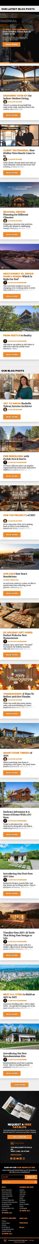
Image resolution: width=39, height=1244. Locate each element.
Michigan (22, 1200)
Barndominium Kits (8, 1208)
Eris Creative (11, 580)
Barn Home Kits (7, 1190)
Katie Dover (16, 102)
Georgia (22, 1196)
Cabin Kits (5, 1198)
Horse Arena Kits (7, 1196)
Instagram (23, 1158)
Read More (11, 44)
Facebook (11, 1158)
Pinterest (14, 1158)
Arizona (22, 1190)
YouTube (17, 1158)
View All (8, 1213)
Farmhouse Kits (7, 1192)
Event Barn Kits (6, 1204)
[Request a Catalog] (19, 1109)
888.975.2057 (16, 1155)
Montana (22, 1202)
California (23, 1192)
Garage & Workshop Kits (9, 1202)
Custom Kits (5, 1206)
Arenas (4, 1225)
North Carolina (24, 1204)
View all (26, 1211)
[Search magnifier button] (35, 1182)
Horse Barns (6, 1223)
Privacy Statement (19, 1242)
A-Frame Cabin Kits (8, 1200)
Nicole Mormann (18, 283)
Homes (4, 1221)
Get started (19, 1137)
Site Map (31, 1240)
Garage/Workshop (7, 1229)
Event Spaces (6, 1227)
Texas (21, 1206)
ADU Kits (4, 1210)
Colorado (22, 1194)
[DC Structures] (17, 1143)
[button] (2, 37)
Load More (19, 1085)
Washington (23, 1208)
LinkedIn (20, 1158)
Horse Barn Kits (7, 1194)
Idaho (21, 1198)
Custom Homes (6, 1231)
